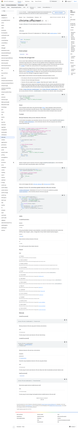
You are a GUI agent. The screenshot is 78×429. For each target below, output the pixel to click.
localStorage (41, 294)
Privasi (23, 426)
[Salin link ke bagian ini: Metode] (25, 313)
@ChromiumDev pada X (62, 416)
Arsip (38, 420)
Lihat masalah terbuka (21, 418)
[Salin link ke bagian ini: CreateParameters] (30, 219)
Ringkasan (3, 7)
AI (27, 7)
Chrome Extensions (11, 5)
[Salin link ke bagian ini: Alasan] (23, 105)
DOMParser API (41, 276)
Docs (2, 5)
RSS (58, 421)
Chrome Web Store (46, 7)
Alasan (43, 107)
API (26, 5)
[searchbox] (7, 11)
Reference (21, 5)
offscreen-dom (47, 184)
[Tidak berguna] (64, 17)
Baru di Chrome (38, 1)
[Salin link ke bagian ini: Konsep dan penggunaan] (36, 57)
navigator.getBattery (42, 302)
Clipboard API (42, 291)
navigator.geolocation (42, 309)
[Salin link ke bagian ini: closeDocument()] (29, 316)
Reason (21, 236)
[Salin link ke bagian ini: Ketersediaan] (28, 51)
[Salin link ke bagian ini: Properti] (23, 223)
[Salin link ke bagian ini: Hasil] (22, 329)
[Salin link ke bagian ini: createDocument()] (30, 338)
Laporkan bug (19, 416)
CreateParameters (23, 358)
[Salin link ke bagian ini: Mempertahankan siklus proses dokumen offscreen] (47, 117)
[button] (7, 182)
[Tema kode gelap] (62, 37)
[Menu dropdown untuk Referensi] (35, 7)
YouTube (59, 418)
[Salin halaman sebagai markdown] (46, 21)
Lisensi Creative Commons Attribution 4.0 (49, 404)
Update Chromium (40, 416)
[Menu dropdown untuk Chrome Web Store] (51, 7)
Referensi (32, 7)
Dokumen (19, 1)
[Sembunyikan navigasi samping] (14, 427)
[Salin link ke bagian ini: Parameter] (24, 353)
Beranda (20, 17)
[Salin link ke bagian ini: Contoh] (25, 114)
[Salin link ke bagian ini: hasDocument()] (28, 373)
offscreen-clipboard (37, 184)
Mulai (8, 7)
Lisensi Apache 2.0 (29, 405)
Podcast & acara (40, 421)
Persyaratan (19, 426)
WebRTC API (41, 287)
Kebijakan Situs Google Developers (55, 405)
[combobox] (55, 1)
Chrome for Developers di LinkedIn (64, 420)
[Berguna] (62, 17)
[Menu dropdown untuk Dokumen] (22, 1)
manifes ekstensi (53, 33)
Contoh (39, 7)
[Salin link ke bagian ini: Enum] (22, 253)
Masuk (75, 1)
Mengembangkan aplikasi (16, 7)
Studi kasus (27, 1)
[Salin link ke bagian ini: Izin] (22, 27)
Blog (32, 1)
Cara (24, 7)
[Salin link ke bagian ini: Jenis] (23, 216)
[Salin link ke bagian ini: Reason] (24, 249)
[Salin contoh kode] (64, 37)
